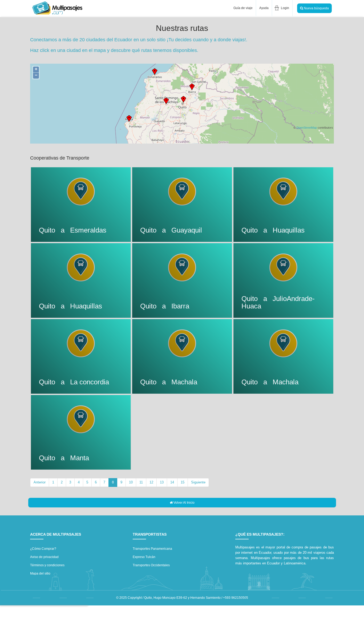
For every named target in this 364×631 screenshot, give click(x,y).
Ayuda (264, 8)
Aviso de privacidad (44, 557)
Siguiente (198, 482)
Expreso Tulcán (144, 557)
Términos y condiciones (47, 565)
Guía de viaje (243, 8)
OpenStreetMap (306, 127)
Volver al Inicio (184, 502)
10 (131, 482)
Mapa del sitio (40, 573)
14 (172, 482)
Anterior (40, 482)
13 (162, 482)
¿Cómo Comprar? (43, 549)
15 (182, 482)
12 (151, 482)
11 (141, 482)
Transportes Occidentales (151, 565)
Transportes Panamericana (152, 549)
